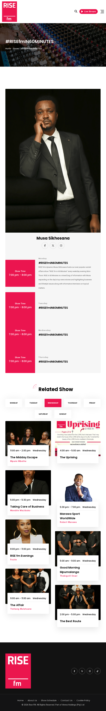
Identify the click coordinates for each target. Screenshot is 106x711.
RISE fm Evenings (22, 556)
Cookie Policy (83, 700)
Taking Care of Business (27, 507)
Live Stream (90, 11)
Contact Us (66, 700)
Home (20, 700)
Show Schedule (49, 700)
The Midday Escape (24, 457)
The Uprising (68, 457)
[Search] (76, 11)
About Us (32, 700)
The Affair (17, 605)
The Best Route (70, 621)
